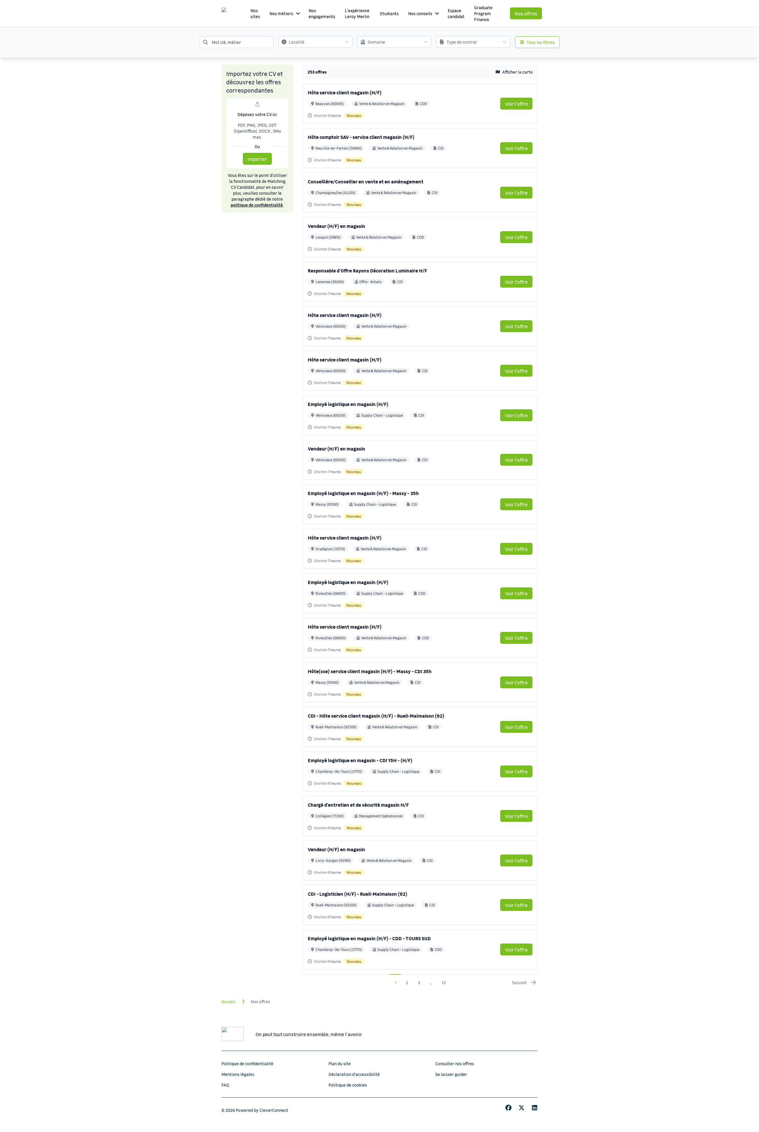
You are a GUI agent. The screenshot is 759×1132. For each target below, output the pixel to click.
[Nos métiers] (298, 13)
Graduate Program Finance (483, 13)
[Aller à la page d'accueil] (229, 13)
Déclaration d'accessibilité (354, 1074)
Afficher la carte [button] (517, 71)
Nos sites (255, 13)
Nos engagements (322, 13)
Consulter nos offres (454, 1063)
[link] (516, 104)
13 (444, 982)
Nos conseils (420, 13)
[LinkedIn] (535, 1108)
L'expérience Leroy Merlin (357, 13)
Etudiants (389, 13)
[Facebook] (508, 1108)
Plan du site (340, 1063)
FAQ (225, 1085)
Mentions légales (237, 1074)
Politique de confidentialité (247, 1063)
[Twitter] (521, 1108)
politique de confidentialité (257, 205)
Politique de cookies (348, 1085)
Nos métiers (281, 13)
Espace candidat (456, 13)
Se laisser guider (451, 1074)
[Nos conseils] (437, 13)
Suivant (519, 982)
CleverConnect (273, 1110)
